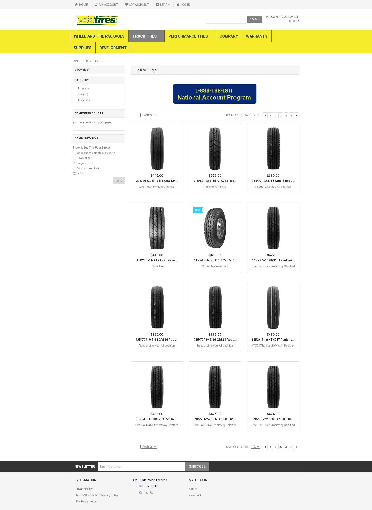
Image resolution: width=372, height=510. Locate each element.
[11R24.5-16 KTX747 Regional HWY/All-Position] (273, 307)
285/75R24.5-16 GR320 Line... (215, 419)
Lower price (83, 158)
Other (80, 173)
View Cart (195, 495)
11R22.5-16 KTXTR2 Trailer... (157, 260)
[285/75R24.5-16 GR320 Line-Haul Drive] (215, 387)
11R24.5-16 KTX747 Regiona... (273, 339)
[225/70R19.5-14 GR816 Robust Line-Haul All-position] (157, 307)
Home (83, 5)
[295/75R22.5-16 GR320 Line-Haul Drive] (273, 387)
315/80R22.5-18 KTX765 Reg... (215, 181)
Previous (265, 115)
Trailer (84, 100)
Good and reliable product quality (96, 152)
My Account (108, 5)
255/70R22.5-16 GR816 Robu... (273, 181)
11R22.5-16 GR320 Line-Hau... (273, 260)
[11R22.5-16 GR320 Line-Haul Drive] (273, 228)
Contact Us (142, 492)
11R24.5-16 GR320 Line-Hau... (157, 419)
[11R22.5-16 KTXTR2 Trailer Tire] (157, 228)
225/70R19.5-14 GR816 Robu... (156, 339)
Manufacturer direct (88, 168)
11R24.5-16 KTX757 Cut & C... (215, 260)
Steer (83, 88)
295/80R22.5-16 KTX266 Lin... (157, 181)
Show (244, 115)
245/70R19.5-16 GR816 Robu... (215, 339)
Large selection (85, 163)
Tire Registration (86, 501)
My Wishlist (139, 5)
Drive (83, 94)
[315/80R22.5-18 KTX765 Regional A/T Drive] (215, 148)
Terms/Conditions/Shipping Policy (97, 495)
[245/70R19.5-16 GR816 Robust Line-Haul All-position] (215, 307)
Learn (165, 5)
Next (296, 115)
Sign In (193, 488)
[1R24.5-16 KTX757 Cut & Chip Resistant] (215, 228)
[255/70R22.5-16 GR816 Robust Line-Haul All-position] (273, 148)
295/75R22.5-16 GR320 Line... (273, 419)
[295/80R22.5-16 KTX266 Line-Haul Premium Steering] (157, 148)
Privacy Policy (84, 488)
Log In (185, 5)
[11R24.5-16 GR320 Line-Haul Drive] (157, 387)
